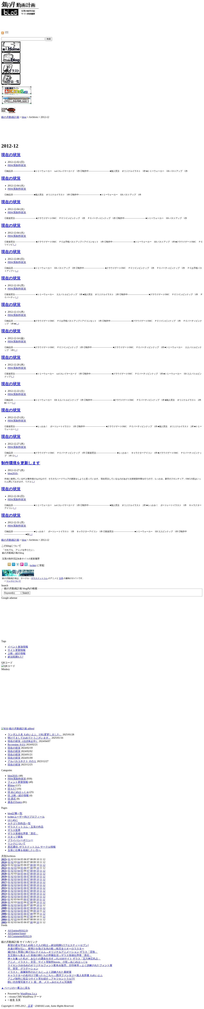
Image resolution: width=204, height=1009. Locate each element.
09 (34, 865)
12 (44, 865)
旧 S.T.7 (12, 788)
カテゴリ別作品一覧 (19, 823)
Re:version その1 (17, 744)
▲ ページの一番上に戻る (15, 988)
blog (24, 117)
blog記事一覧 (15, 813)
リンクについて (13, 581)
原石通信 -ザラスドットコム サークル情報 (32, 847)
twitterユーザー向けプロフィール (26, 816)
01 (9, 859)
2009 (3, 905)
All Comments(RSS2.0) (20, 936)
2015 (3, 888)
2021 (3, 870)
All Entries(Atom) (17, 933)
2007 (3, 911)
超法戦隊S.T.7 (15, 656)
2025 (3, 859)
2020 (3, 873)
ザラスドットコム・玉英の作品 (25, 826)
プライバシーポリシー (20, 840)
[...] (14, 244)
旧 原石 (12, 798)
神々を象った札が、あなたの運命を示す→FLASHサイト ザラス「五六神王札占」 (54, 958)
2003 (3, 922)
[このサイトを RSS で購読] (4, 728)
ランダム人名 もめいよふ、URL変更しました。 (35, 734)
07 (28, 870)
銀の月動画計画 (10, 117)
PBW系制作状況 (17, 165)
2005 (3, 916)
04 (18, 862)
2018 (3, 879)
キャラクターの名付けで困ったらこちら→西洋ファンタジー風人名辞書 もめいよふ (55, 975)
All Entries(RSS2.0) (18, 930)
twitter (33, 565)
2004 (3, 919)
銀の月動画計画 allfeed (21, 728)
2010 (3, 902)
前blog (11, 785)
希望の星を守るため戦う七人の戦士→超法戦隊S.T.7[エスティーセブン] (48, 945)
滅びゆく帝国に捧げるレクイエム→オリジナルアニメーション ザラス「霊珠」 (53, 952)
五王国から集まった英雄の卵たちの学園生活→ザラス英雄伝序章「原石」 (50, 955)
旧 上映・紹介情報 (18, 795)
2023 (3, 865)
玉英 (61, 578)
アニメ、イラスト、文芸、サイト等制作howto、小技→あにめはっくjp (47, 962)
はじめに (13, 820)
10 (37, 868)
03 (15, 865)
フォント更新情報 (18, 782)
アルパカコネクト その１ (22, 761)
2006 (3, 913)
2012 (3, 896)
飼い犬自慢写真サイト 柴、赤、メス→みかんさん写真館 (40, 982)
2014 (3, 890)
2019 (3, 876)
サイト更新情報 (17, 650)
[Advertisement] (59, 23)
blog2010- (13, 473)
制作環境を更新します (20, 463)
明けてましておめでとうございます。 (29, 737)
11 (41, 865)
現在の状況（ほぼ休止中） (23, 741)
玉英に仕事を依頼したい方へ (24, 850)
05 (22, 868)
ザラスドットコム (39, 578)
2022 (3, 868)
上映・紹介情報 (17, 653)
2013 (3, 893)
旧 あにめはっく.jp (18, 792)
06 (25, 868)
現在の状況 (11, 155)
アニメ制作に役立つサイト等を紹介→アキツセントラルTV (41, 978)
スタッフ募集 (15, 836)
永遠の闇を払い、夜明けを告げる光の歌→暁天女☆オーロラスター (46, 948)
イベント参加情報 (18, 646)
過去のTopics (15, 802)
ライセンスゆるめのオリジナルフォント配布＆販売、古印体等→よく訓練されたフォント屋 (60, 965)
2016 (3, 885)
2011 (3, 899)
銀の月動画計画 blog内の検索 (20, 588)
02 (12, 862)
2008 (3, 908)
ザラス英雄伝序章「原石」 (23, 833)
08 (31, 865)
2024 (3, 862)
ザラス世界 (14, 830)
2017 (3, 882)
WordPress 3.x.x (28, 993)
